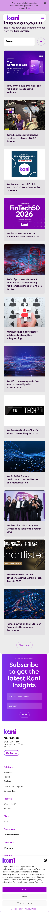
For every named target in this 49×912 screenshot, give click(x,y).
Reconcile (8, 772)
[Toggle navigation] (42, 18)
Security (7, 808)
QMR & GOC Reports (13, 786)
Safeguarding (9, 791)
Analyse (7, 781)
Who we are (9, 848)
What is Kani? (10, 804)
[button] (45, 860)
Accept (24, 889)
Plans (6, 822)
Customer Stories (11, 835)
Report (7, 777)
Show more (24, 645)
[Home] (13, 17)
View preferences (24, 903)
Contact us (11, 752)
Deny (24, 896)
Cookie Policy (17, 908)
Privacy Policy (30, 908)
